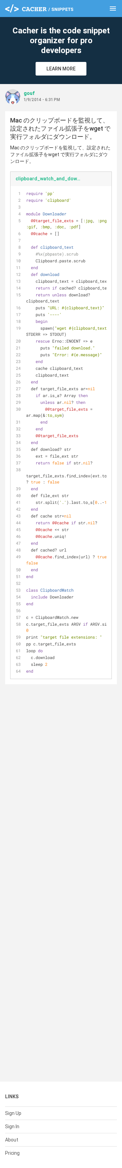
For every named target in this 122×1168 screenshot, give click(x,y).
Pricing (12, 1153)
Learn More (61, 69)
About (11, 1140)
